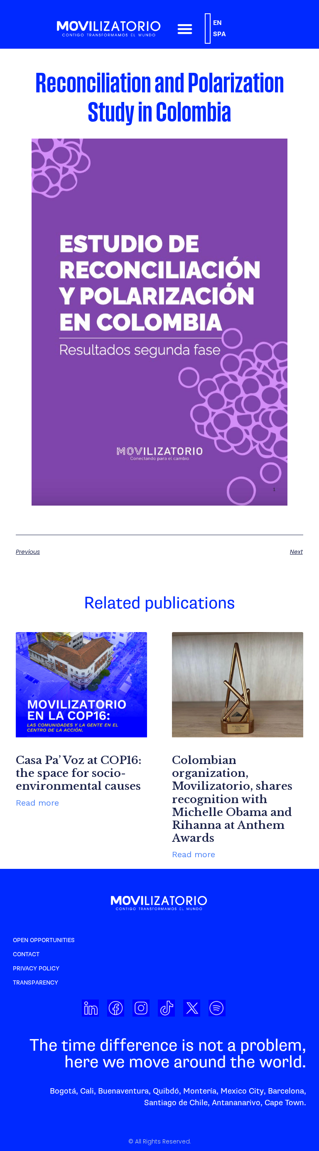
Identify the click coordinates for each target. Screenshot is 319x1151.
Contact (26, 954)
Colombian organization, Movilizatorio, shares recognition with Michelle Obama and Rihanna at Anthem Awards (232, 799)
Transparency (35, 982)
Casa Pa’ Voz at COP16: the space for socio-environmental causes (79, 773)
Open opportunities (44, 940)
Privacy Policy (36, 968)
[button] (184, 28)
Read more (37, 803)
